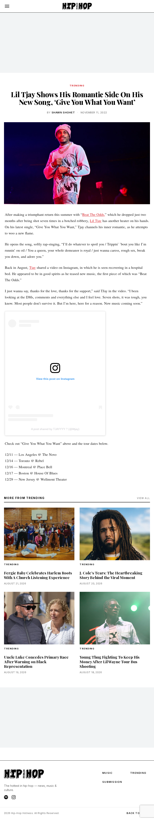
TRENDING (77, 85)
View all (143, 498)
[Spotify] (6, 797)
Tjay (32, 267)
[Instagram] (14, 797)
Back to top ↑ (138, 813)
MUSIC (107, 772)
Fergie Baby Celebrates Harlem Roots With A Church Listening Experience (38, 575)
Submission (112, 781)
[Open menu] (7, 6)
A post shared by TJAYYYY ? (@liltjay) (55, 429)
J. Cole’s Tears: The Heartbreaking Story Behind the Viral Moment (111, 575)
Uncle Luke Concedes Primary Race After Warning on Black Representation (36, 661)
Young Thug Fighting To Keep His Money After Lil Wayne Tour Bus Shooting (110, 661)
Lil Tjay (95, 220)
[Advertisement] (77, 43)
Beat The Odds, (93, 214)
